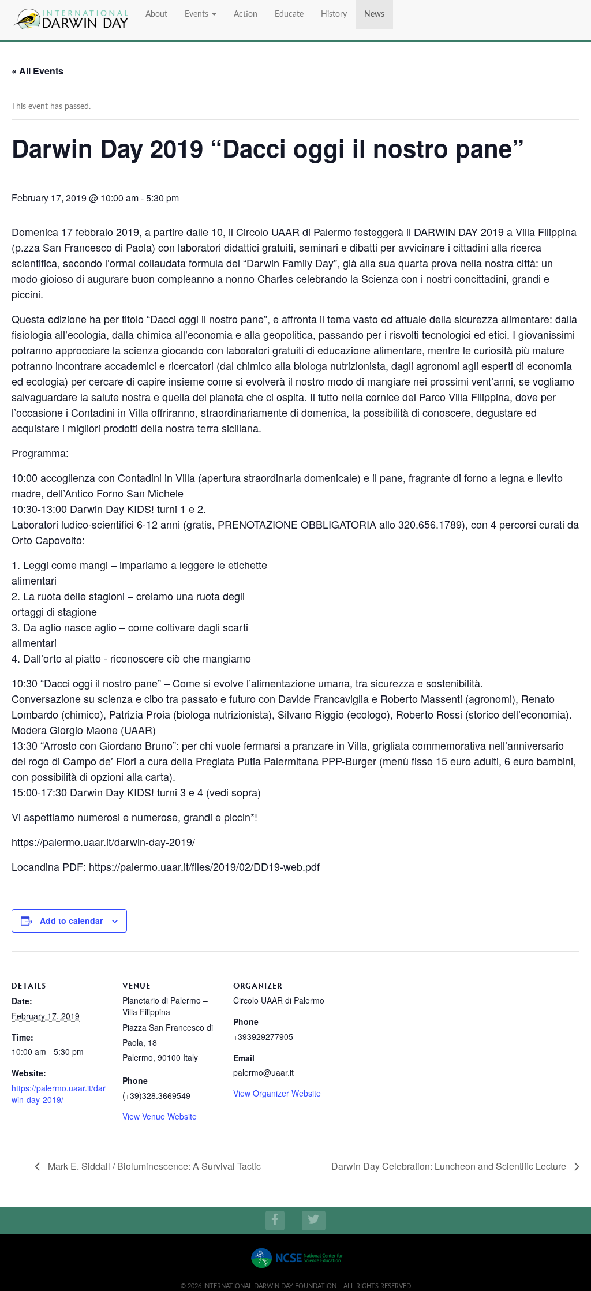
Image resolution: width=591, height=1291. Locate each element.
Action (245, 14)
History (334, 14)
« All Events (37, 70)
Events (198, 14)
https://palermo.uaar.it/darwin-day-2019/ (59, 1093)
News (374, 14)
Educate (289, 14)
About (156, 14)
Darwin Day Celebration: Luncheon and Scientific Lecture (449, 1166)
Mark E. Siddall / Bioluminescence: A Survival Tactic (153, 1166)
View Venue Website (159, 1116)
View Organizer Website (277, 1093)
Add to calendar (71, 920)
